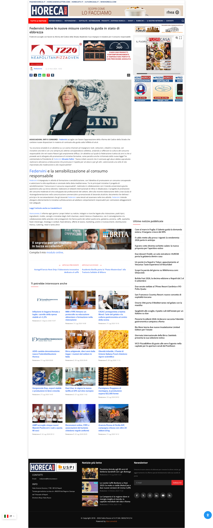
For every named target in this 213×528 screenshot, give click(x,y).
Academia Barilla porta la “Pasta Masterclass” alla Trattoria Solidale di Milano (104, 270)
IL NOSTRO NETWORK (155, 21)
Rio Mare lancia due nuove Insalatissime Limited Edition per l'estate (157, 328)
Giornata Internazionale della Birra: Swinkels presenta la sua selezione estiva (155, 336)
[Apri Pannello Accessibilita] (208, 515)
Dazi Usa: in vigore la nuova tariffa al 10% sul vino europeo (79, 389)
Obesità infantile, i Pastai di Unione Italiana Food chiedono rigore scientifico (112, 354)
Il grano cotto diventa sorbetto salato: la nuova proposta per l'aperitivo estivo (157, 247)
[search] (183, 21)
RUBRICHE (140, 21)
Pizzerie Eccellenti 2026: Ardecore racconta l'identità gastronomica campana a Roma (159, 320)
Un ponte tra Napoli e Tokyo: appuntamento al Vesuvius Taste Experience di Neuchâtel (156, 263)
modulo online (54, 252)
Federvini (63, 139)
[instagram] (150, 495)
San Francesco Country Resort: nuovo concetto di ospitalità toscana (158, 295)
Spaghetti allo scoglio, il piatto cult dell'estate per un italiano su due (159, 312)
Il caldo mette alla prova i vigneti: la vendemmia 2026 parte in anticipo (157, 238)
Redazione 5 (102, 360)
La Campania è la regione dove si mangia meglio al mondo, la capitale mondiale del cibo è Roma (115, 499)
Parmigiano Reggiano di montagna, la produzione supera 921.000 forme (110, 391)
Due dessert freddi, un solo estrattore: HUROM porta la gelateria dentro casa (157, 255)
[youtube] (163, 495)
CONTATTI (170, 21)
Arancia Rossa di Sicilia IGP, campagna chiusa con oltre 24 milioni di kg (112, 428)
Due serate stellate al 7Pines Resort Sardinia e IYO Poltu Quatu (158, 287)
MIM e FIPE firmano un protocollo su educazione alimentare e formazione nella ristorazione (79, 316)
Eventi (130, 21)
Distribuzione (94, 21)
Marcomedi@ (111, 521)
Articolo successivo (90, 265)
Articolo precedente (70, 265)
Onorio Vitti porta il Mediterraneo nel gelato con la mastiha (158, 304)
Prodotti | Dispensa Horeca (113, 21)
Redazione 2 (36, 321)
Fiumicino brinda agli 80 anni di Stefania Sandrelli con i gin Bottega (115, 470)
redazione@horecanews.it (48, 479)
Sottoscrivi (177, 483)
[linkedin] (156, 495)
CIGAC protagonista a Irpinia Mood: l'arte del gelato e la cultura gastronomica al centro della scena (112, 316)
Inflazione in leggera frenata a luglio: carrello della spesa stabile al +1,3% (46, 314)
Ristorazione (70, 21)
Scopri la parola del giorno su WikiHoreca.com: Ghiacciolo (156, 271)
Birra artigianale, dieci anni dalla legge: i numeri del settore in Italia (80, 354)
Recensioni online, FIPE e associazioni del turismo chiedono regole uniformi (77, 428)
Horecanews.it (35, 213)
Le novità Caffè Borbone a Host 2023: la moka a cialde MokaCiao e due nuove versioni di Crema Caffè (115, 485)
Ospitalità (83, 21)
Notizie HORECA (55, 21)
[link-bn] (126, 11)
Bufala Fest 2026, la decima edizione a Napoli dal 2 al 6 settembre (159, 279)
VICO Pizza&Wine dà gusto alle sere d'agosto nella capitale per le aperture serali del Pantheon (158, 344)
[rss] (169, 495)
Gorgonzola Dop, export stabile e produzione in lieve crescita (47, 389)
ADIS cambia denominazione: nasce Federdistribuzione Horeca (46, 354)
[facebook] (137, 495)
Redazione (69, 323)
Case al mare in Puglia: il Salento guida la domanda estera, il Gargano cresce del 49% (158, 230)
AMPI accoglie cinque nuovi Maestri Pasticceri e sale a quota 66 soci (47, 428)
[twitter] (143, 495)
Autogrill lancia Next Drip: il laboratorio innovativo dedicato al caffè (56, 270)
